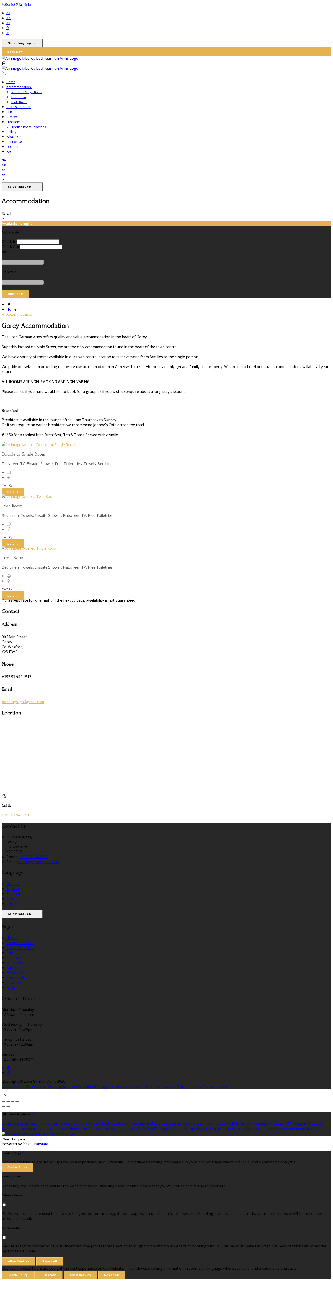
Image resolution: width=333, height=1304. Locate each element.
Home (10, 82)
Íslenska (50, 1128)
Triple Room (19, 102)
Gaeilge (139, 1123)
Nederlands (79, 1128)
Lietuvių (154, 1123)
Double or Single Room (26, 92)
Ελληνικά (93, 1123)
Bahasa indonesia (17, 1128)
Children (9, 271)
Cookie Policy (175, 1086)
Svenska (239, 1128)
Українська (120, 1128)
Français (13, 898)
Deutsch (13, 883)
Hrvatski (314, 1123)
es (8, 22)
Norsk (63, 1128)
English (12, 888)
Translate (40, 1143)
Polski (178, 1128)
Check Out (10, 246)
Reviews (12, 117)
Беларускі (264, 1123)
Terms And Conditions (209, 1086)
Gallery (11, 132)
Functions (14, 122)
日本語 (135, 1128)
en (8, 17)
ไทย (106, 1128)
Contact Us (14, 141)
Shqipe (266, 1128)
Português (163, 1128)
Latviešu (169, 1123)
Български (245, 1123)
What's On (14, 137)
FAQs (10, 151)
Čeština (279, 1123)
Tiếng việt (192, 1128)
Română (224, 1128)
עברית (37, 1128)
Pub (9, 112)
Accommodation (19, 87)
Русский (209, 1128)
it (7, 32)
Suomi (127, 1123)
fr (7, 27)
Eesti (106, 1123)
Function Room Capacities (28, 127)
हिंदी (289, 1123)
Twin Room (18, 97)
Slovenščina (283, 1128)
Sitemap (153, 1086)
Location (12, 146)
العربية (116, 1123)
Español (13, 893)
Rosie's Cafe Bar (18, 107)
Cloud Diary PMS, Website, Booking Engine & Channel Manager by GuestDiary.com (72, 1086)
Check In (9, 241)
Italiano (12, 903)
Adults (7, 251)
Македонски (188, 1123)
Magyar (299, 1123)
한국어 (147, 1128)
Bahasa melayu (213, 1123)
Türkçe (96, 1128)
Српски (253, 1128)
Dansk (78, 1123)
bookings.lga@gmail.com (23, 701)
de (8, 12)
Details (12, 492)
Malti (231, 1123)
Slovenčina (303, 1128)
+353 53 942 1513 (16, 4)
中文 (316, 1128)
